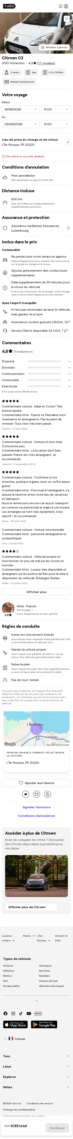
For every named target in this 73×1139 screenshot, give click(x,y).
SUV (5, 981)
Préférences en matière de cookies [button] (24, 1116)
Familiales (44, 976)
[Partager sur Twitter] (25, 794)
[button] (63, 6)
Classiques (45, 965)
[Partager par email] (36, 794)
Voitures (8, 965)
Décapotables (11, 986)
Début (6, 102)
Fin (3, 117)
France (27, 935)
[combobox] (68, 142)
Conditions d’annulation (36, 815)
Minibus (7, 976)
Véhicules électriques (51, 986)
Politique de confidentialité (19, 1109)
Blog (38, 1013)
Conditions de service (40, 1103)
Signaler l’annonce (36, 807)
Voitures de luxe (48, 981)
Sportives (44, 970)
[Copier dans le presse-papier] (47, 794)
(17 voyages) (46, 63)
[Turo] (9, 6)
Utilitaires (8, 970)
